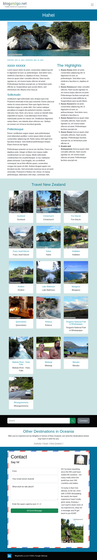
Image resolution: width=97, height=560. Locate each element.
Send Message (35, 511)
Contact (83, 420)
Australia (37, 443)
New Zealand (56, 443)
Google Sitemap (41, 556)
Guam (45, 443)
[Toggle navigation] (92, 4)
